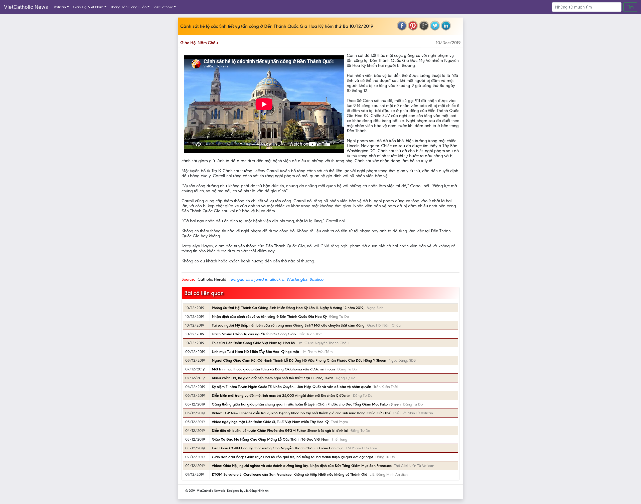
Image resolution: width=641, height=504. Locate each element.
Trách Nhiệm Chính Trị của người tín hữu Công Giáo (254, 334)
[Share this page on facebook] (402, 26)
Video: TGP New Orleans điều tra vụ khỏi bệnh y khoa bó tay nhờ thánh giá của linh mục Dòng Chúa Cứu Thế (301, 413)
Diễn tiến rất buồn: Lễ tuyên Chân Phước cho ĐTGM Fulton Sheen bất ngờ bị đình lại (280, 430)
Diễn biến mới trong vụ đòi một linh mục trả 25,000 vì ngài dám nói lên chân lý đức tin (281, 395)
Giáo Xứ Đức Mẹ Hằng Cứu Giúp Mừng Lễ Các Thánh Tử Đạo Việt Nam (270, 439)
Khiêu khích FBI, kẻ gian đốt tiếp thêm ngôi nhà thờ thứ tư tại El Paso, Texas (272, 378)
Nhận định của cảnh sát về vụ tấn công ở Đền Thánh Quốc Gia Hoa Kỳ (269, 316)
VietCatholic (163, 7)
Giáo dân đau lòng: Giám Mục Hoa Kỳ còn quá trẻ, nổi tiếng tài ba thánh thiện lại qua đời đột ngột (292, 457)
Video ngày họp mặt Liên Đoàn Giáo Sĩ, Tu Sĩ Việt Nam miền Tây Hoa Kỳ (270, 422)
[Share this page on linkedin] (446, 26)
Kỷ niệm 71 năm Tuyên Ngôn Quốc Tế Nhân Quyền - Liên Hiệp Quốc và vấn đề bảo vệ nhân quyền (291, 386)
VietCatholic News (26, 7)
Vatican (60, 7)
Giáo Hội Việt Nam (88, 7)
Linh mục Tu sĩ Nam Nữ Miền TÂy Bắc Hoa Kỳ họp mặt (255, 351)
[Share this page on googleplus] (424, 26)
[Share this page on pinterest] (413, 26)
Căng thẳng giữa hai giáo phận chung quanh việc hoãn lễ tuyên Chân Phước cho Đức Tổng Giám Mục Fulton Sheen (306, 404)
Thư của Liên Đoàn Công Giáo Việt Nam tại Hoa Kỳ (253, 343)
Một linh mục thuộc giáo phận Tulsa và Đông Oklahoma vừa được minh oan (273, 369)
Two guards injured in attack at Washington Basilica (276, 279)
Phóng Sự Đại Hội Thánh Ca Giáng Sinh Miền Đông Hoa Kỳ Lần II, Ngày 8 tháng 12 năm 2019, (288, 308)
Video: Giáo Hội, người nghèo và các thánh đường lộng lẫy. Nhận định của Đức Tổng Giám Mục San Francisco (302, 465)
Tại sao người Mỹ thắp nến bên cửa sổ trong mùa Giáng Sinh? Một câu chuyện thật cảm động (288, 325)
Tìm (630, 7)
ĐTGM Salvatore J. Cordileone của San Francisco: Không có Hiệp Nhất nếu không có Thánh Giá (289, 474)
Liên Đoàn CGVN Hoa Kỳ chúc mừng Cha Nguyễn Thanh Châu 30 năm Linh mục (277, 448)
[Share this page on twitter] (435, 26)
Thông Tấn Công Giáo (128, 7)
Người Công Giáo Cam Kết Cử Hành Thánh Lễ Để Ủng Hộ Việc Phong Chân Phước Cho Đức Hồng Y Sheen (299, 360)
